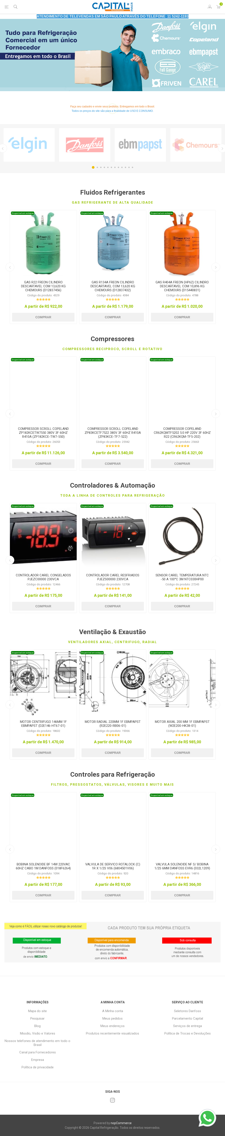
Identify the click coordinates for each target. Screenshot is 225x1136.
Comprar (43, 317)
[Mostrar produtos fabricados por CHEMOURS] (195, 145)
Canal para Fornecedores (37, 1052)
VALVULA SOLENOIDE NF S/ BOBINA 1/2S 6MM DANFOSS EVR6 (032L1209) (182, 866)
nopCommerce (121, 1123)
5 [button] (108, 167)
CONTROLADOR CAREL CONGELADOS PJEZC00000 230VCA (43, 577)
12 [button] (132, 167)
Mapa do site (37, 1011)
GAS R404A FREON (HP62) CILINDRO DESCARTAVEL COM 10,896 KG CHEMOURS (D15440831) (182, 286)
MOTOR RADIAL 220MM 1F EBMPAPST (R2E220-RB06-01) (113, 724)
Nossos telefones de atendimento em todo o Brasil (37, 1043)
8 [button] (118, 167)
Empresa (37, 1060)
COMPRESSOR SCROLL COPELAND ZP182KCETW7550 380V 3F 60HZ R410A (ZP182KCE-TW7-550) (43, 433)
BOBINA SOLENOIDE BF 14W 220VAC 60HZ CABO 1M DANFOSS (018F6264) (43, 866)
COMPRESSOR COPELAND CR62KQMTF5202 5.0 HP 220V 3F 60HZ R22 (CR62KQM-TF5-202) (182, 433)
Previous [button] (9, 267)
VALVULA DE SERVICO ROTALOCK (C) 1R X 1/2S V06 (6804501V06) (112, 866)
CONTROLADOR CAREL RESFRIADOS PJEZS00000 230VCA (112, 577)
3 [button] (101, 167)
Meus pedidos (112, 1018)
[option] (112, 55)
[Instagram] (112, 1100)
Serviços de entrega (187, 1026)
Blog (37, 1026)
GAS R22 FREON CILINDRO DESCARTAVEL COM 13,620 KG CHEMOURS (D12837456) (43, 286)
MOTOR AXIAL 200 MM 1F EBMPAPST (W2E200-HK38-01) (182, 724)
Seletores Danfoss (187, 1011)
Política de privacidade (38, 1067)
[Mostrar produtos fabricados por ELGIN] (29, 145)
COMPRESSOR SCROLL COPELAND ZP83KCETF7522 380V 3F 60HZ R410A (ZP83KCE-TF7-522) (113, 433)
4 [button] (104, 167)
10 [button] (125, 167)
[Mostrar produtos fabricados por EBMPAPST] (140, 145)
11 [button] (129, 167)
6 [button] (111, 167)
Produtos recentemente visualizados (112, 1033)
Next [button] (215, 267)
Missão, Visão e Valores (37, 1033)
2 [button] (97, 167)
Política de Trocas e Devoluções (187, 1033)
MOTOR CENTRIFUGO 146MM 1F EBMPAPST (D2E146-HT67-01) (43, 724)
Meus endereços (112, 1026)
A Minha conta (112, 1011)
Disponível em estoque (23, 213)
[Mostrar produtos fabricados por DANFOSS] (84, 145)
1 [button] (93, 167)
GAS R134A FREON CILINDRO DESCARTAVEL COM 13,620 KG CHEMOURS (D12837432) (113, 286)
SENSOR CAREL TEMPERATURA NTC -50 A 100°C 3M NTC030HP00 (182, 577)
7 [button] (115, 167)
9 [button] (122, 167)
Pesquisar (37, 1018)
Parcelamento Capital (187, 1018)
